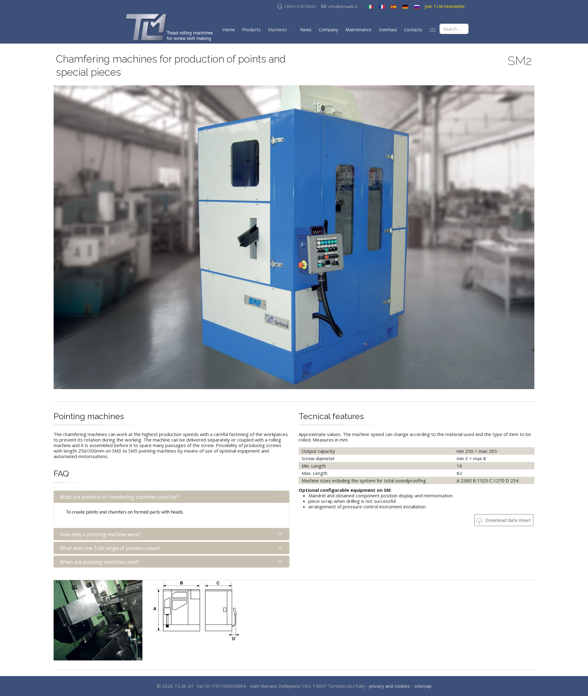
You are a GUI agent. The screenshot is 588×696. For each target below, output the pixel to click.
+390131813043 (300, 6)
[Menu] (432, 30)
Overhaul (388, 30)
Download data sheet (507, 520)
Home (228, 30)
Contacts (413, 30)
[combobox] (454, 29)
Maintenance (358, 30)
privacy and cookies (389, 686)
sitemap (423, 686)
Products (251, 30)
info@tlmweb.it (342, 6)
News (305, 30)
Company (328, 30)
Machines (277, 30)
